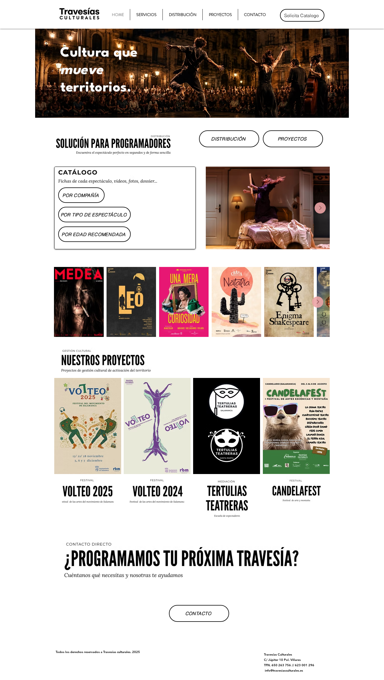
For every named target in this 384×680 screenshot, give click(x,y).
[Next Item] (320, 208)
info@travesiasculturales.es (284, 670)
